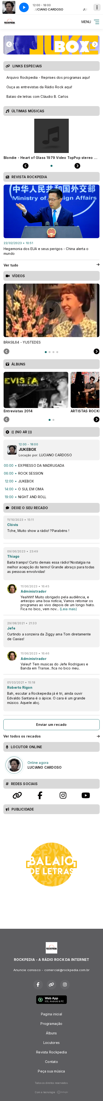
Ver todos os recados (22, 736)
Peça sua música (51, 1071)
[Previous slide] (6, 352)
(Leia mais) (68, 609)
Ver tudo (11, 265)
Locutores (51, 1043)
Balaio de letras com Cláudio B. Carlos (37, 96)
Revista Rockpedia (51, 1052)
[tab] (46, 352)
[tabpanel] (51, 314)
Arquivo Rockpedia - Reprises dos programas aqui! (48, 77)
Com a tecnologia (45, 1092)
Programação (51, 1024)
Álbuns (51, 1033)
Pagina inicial (51, 1014)
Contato (51, 1062)
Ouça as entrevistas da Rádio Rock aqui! (39, 87)
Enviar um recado (51, 725)
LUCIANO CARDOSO (55, 455)
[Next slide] (96, 352)
